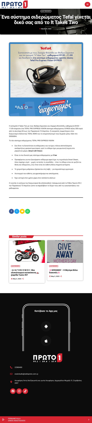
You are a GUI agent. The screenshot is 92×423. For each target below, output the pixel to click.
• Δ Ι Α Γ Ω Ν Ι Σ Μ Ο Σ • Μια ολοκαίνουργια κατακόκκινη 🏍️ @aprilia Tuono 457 (25, 272)
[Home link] (15, 4)
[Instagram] (19, 391)
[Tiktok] (25, 391)
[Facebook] (13, 391)
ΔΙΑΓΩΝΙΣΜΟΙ (45, 11)
